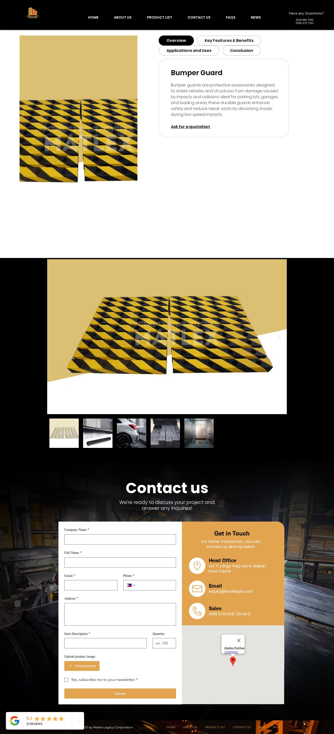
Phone (128, 576)
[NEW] (33, 13)
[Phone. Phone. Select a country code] (131, 585)
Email (69, 576)
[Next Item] (278, 336)
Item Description (77, 634)
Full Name (73, 553)
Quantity (159, 634)
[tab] (176, 40)
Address (71, 598)
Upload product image (79, 656)
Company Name (76, 530)
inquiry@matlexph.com (231, 591)
